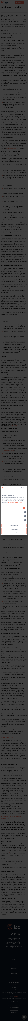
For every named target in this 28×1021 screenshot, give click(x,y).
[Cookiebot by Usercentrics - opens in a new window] (21, 487)
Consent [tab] (5, 490)
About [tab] (23, 490)
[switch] (25, 512)
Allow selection (14, 529)
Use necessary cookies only (14, 532)
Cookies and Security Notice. (15, 502)
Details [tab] (14, 490)
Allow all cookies (14, 525)
